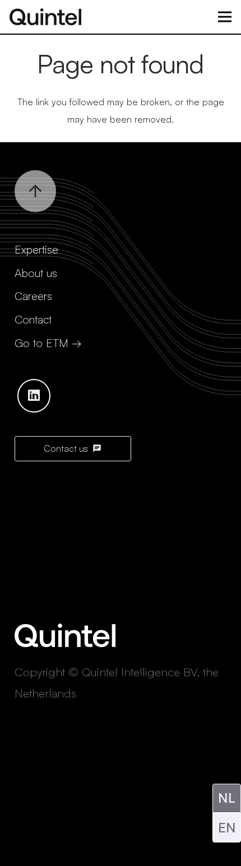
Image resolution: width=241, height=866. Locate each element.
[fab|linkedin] (34, 395)
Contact (33, 319)
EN (227, 827)
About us (36, 273)
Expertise (36, 249)
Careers (33, 296)
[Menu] (224, 17)
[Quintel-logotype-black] (45, 16)
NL (226, 797)
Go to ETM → (48, 343)
